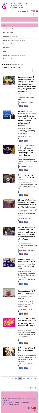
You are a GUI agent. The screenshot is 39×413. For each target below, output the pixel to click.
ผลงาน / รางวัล (8, 44)
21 (12, 378)
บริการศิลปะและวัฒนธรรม (11, 36)
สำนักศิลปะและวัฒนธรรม (11, 29)
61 (35, 378)
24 (24, 378)
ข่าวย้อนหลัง (33, 388)
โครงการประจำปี (8, 33)
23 (20, 378)
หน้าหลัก (4, 65)
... (9, 378)
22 (16, 378)
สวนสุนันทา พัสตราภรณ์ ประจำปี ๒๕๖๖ (14, 59)
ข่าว (4, 25)
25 (28, 378)
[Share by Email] (27, 106)
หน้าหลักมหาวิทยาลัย (23, 11)
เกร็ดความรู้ (7, 48)
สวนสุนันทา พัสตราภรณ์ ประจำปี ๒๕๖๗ (14, 55)
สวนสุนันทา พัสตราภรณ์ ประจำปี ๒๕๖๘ (14, 40)
